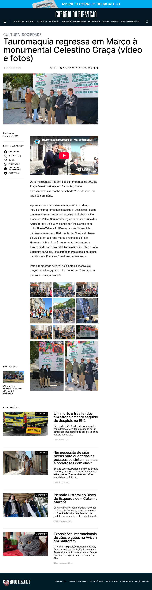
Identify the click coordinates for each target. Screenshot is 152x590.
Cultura (30, 21)
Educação (54, 21)
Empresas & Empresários (74, 21)
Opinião (114, 21)
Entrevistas (94, 21)
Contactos (60, 581)
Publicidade (112, 581)
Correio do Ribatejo (69, 14)
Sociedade (19, 21)
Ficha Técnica (97, 581)
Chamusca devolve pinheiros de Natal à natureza (13, 390)
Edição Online (142, 581)
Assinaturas (126, 581)
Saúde (106, 21)
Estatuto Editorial (78, 581)
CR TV (17, 30)
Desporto (42, 21)
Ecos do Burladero (130, 21)
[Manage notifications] (6, 583)
